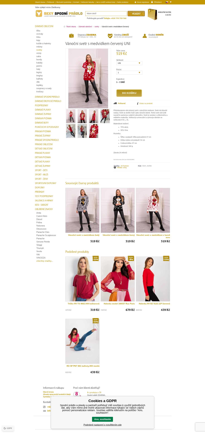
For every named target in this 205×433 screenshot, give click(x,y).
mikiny (39, 47)
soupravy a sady (44, 88)
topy (38, 40)
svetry (39, 50)
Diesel (39, 219)
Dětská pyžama (43, 157)
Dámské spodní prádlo (47, 97)
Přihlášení (158, 2)
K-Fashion (125, 166)
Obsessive (41, 229)
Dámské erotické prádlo (48, 101)
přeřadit (39, 192)
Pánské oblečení (44, 144)
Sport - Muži (41, 175)
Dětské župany (42, 166)
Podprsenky (41, 105)
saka (38, 56)
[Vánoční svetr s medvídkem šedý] (82, 210)
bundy (39, 59)
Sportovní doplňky (45, 183)
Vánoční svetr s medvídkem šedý (83, 235)
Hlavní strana (48, 392)
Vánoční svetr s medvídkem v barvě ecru (153, 236)
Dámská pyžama (43, 118)
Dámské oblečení (44, 26)
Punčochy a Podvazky (47, 127)
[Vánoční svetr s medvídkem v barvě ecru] (153, 210)
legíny (39, 72)
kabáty (39, 63)
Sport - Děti (41, 170)
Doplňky (39, 188)
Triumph (40, 248)
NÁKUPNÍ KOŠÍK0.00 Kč (164, 13)
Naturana (40, 226)
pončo (39, 66)
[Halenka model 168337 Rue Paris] (118, 279)
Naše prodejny (122, 2)
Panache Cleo (42, 232)
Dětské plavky (42, 162)
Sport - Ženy (41, 179)
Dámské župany (43, 114)
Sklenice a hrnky (44, 200)
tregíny (39, 75)
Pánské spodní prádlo (47, 140)
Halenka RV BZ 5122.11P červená (154, 304)
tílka (38, 31)
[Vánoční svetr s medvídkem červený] (71, 122)
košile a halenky (43, 43)
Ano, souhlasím (102, 419)
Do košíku (129, 93)
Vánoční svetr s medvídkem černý (119, 235)
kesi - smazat (41, 205)
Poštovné (50, 2)
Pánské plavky (42, 153)
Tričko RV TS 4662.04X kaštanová (83, 304)
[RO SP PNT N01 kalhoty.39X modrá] (82, 341)
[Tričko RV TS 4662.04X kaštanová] (82, 279)
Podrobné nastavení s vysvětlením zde (103, 425)
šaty (38, 69)
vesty (38, 53)
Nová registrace (143, 2)
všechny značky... (44, 261)
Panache (40, 238)
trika (38, 37)
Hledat (136, 14)
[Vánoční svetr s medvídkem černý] (118, 210)
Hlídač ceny (122, 167)
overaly (39, 34)
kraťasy (40, 91)
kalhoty (39, 79)
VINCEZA (40, 258)
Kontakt (76, 2)
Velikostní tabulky (87, 2)
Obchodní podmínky (63, 2)
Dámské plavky (43, 110)
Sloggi (39, 245)
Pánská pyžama (43, 131)
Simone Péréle (43, 242)
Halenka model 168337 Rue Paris (119, 304)
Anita (38, 213)
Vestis (39, 251)
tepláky (39, 85)
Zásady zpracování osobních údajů (57, 394)
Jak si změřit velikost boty (105, 2)
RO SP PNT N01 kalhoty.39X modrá (83, 366)
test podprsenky (44, 196)
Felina (39, 222)
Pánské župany (42, 136)
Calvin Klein (41, 216)
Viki (38, 254)
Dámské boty (42, 123)
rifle (38, 82)
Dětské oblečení (43, 149)
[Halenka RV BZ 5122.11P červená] (153, 279)
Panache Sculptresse (46, 235)
